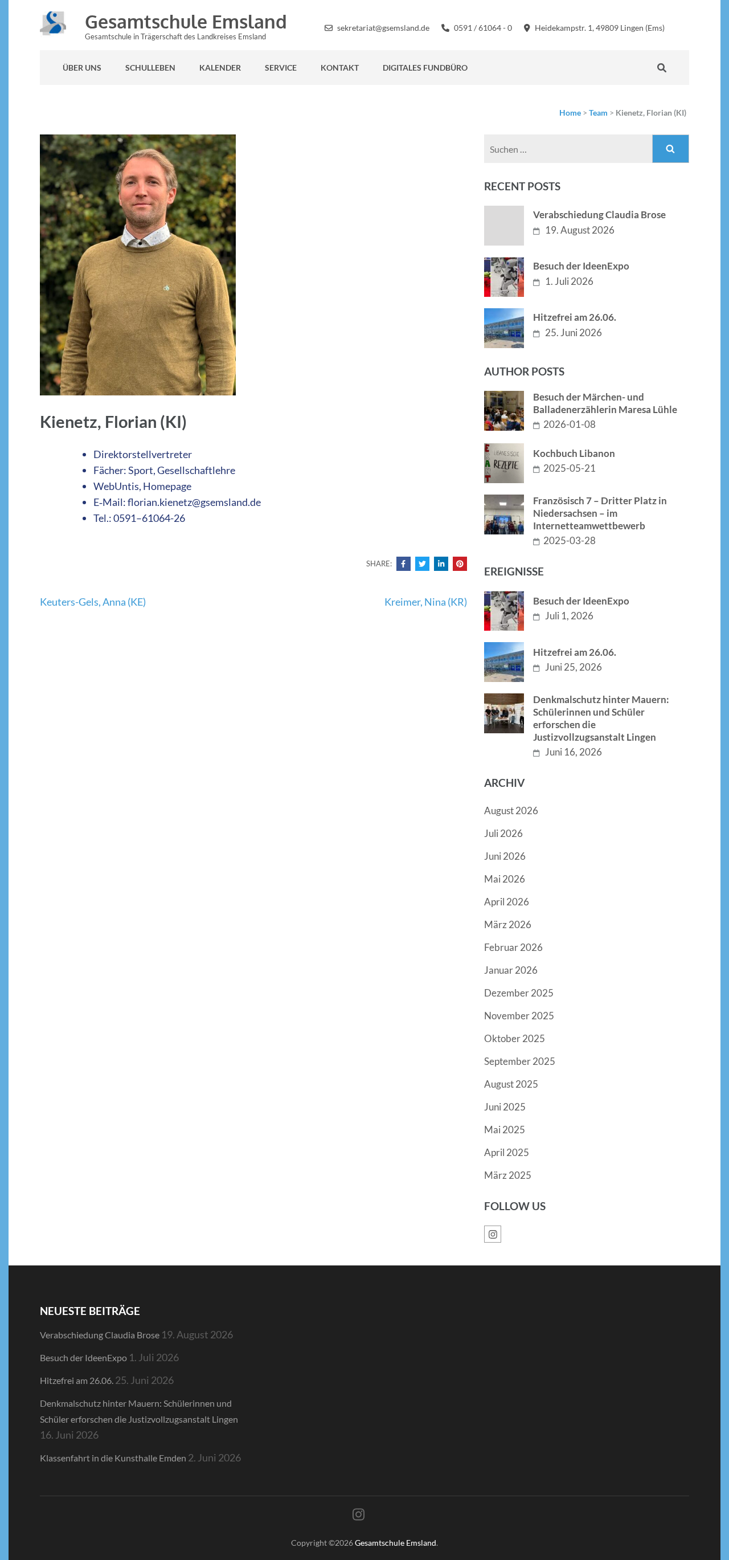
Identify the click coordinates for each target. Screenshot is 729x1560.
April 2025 (506, 1152)
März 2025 (507, 1175)
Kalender (220, 67)
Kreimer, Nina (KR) (425, 601)
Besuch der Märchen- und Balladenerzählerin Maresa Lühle (605, 403)
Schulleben (150, 67)
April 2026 (506, 902)
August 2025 (511, 1084)
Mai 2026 (504, 879)
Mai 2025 (504, 1130)
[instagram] (686, 26)
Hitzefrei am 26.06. (574, 317)
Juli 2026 (503, 833)
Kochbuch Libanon (574, 453)
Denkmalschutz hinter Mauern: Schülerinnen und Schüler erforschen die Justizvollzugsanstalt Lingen (601, 718)
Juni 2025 (505, 1107)
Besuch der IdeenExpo (581, 266)
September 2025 (519, 1061)
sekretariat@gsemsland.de (383, 27)
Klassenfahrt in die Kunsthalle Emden (113, 1457)
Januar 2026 (511, 970)
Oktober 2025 (514, 1038)
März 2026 (507, 924)
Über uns (82, 67)
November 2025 (519, 1016)
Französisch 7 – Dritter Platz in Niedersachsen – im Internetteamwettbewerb (600, 513)
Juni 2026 (505, 856)
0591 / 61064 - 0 (483, 27)
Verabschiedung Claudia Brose (599, 214)
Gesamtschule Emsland (186, 21)
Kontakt (340, 67)
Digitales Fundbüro (425, 67)
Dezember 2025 (519, 993)
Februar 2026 (513, 947)
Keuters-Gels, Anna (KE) (93, 601)
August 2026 (511, 810)
